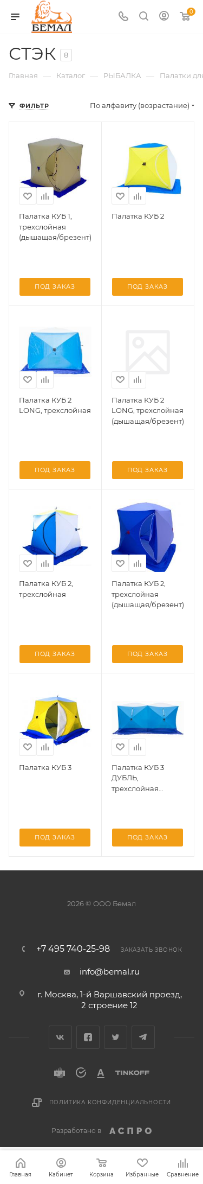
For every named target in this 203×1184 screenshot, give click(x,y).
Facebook (88, 1037)
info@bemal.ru (110, 971)
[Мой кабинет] (164, 17)
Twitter (115, 1037)
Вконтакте (60, 1037)
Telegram (143, 1037)
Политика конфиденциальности (110, 1102)
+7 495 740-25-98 (73, 949)
